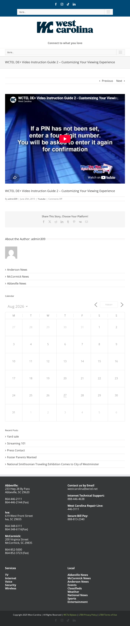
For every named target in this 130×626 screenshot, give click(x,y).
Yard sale (13, 436)
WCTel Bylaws (70, 614)
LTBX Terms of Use (108, 614)
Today (109, 304)
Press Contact (16, 450)
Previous (107, 81)
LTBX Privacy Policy (88, 614)
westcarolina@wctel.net (83, 489)
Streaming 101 (16, 443)
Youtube (42, 198)
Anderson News (17, 269)
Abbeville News (16, 283)
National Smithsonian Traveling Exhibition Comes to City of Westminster (53, 464)
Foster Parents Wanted (22, 457)
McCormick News (18, 276)
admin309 (12, 198)
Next (119, 81)
